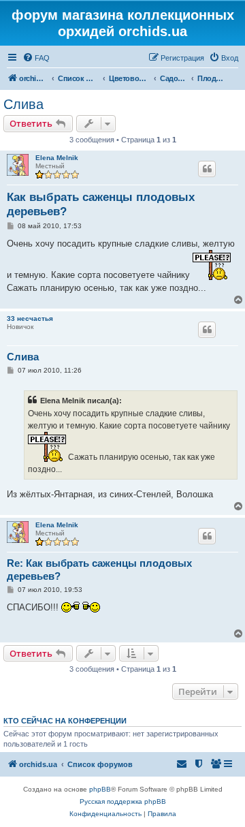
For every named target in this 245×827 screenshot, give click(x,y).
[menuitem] (36, 58)
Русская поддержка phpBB (123, 801)
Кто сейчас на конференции (65, 721)
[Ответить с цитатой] (207, 169)
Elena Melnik (56, 157)
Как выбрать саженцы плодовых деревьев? (101, 204)
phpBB (100, 789)
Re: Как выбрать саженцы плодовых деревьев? (99, 569)
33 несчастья (30, 318)
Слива (23, 104)
